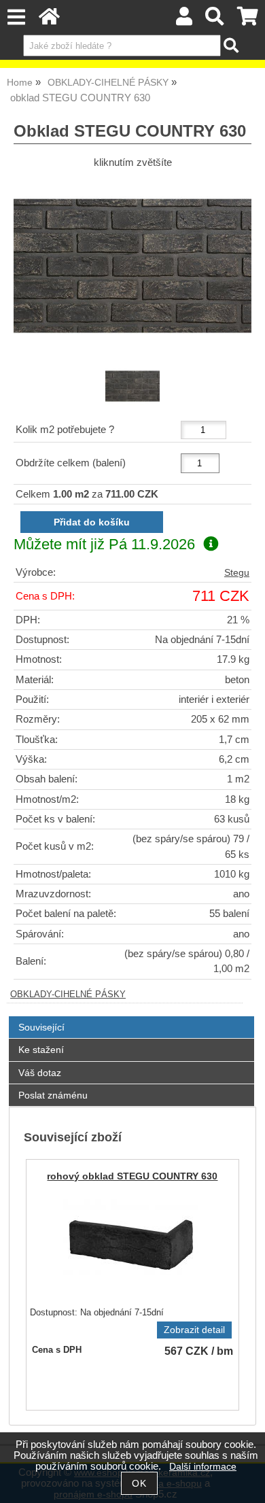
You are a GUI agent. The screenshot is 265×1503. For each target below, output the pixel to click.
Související (41, 1027)
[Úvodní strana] (49, 20)
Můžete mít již (104, 544)
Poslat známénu (53, 1095)
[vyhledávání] (215, 20)
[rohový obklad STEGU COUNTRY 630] (130, 1244)
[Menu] (16, 17)
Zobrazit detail (194, 1330)
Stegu (236, 573)
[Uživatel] (184, 20)
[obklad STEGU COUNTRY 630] (132, 266)
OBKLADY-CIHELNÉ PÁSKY (68, 994)
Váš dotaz (39, 1072)
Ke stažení (41, 1049)
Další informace (202, 1467)
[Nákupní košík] (247, 20)
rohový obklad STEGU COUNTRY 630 (132, 1176)
